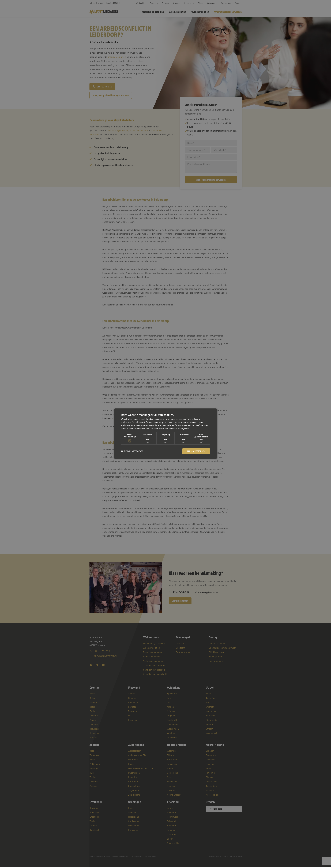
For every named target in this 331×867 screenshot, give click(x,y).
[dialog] (165, 433)
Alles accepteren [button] (196, 451)
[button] (132, 451)
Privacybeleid (184, 428)
